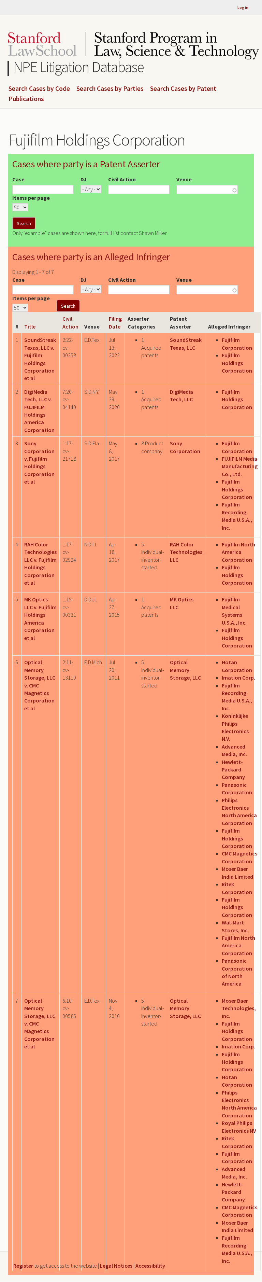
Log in (242, 7)
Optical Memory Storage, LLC (185, 670)
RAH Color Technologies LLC (186, 552)
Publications (26, 99)
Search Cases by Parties (110, 89)
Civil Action (122, 179)
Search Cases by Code (39, 89)
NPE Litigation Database (78, 66)
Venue (184, 179)
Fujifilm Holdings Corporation (237, 363)
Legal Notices (116, 1265)
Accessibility (150, 1265)
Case (18, 179)
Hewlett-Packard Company (233, 769)
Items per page (31, 197)
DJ (84, 179)
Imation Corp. (238, 677)
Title (29, 326)
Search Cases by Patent (183, 89)
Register (23, 1265)
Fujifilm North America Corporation (238, 552)
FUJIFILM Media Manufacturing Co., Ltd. (240, 466)
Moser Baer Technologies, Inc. (239, 1008)
